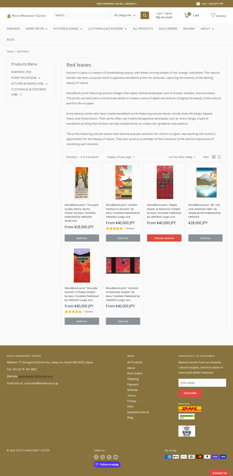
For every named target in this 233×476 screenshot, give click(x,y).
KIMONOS (13, 29)
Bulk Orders (135, 373)
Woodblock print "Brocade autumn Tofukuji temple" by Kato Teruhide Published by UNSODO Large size (82, 294)
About (131, 368)
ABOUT (205, 29)
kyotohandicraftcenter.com (35, 376)
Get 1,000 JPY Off (212, 3)
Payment (133, 384)
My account (164, 17)
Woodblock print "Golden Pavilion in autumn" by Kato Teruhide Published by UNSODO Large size (123, 210)
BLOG (10, 39)
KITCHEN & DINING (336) (27, 83)
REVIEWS (189, 29)
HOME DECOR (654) (24, 78)
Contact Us (220, 473)
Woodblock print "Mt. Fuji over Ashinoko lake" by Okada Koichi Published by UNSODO (204, 210)
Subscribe (190, 393)
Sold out (82, 238)
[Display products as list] (219, 156)
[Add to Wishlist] (95, 169)
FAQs (130, 406)
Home (10, 51)
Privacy (131, 401)
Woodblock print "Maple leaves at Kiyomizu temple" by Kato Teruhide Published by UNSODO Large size (164, 210)
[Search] (145, 15)
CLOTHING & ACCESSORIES (105, 29)
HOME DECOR (35, 29)
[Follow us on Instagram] (102, 457)
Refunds (132, 390)
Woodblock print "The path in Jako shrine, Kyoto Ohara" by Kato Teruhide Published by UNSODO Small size (81, 212)
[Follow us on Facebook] (96, 457)
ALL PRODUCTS (143, 29)
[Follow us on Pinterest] (109, 457)
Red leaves (23, 51)
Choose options (164, 238)
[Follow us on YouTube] (115, 457)
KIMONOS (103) (21, 72)
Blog (130, 417)
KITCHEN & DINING (66, 29)
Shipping (133, 379)
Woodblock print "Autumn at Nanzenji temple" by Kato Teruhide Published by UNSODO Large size (123, 294)
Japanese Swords (138, 412)
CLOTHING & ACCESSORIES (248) (28, 91)
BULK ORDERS (168, 29)
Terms (131, 395)
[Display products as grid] (213, 156)
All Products (134, 362)
